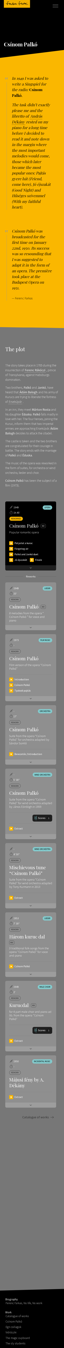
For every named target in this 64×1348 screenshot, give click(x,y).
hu (43, 607)
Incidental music (42, 1061)
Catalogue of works (35, 1117)
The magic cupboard (18, 1338)
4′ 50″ (16, 854)
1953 (16, 918)
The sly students (15, 1343)
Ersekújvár (15, 402)
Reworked (16, 518)
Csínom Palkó (14, 1321)
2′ (14, 992)
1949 (16, 588)
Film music (45, 640)
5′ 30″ (16, 779)
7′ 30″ (16, 923)
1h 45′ (16, 512)
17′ (15, 716)
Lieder (47, 588)
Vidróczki (11, 1332)
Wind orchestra (42, 774)
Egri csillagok (13, 1327)
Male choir (45, 986)
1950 (16, 1061)
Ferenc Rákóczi (35, 370)
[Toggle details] (30, 627)
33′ (15, 593)
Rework (15, 599)
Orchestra (45, 711)
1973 (16, 640)
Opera (47, 507)
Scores (43, 818)
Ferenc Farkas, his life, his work (24, 1303)
